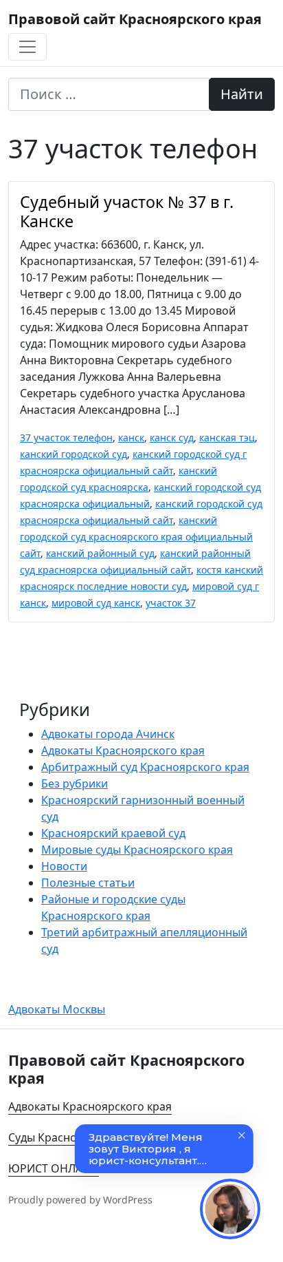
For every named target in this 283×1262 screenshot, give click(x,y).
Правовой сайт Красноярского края (135, 19)
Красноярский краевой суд (113, 833)
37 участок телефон (66, 437)
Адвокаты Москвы (56, 1009)
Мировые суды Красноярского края (137, 849)
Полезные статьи (88, 882)
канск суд (172, 437)
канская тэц (227, 437)
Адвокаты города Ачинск (107, 734)
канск (131, 437)
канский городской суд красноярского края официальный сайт (136, 537)
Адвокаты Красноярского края (123, 750)
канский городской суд (73, 454)
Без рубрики (74, 783)
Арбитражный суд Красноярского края (145, 767)
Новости (64, 866)
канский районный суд (100, 553)
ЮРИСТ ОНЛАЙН (53, 1168)
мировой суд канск (96, 602)
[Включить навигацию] (27, 47)
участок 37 (171, 602)
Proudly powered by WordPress (80, 1199)
